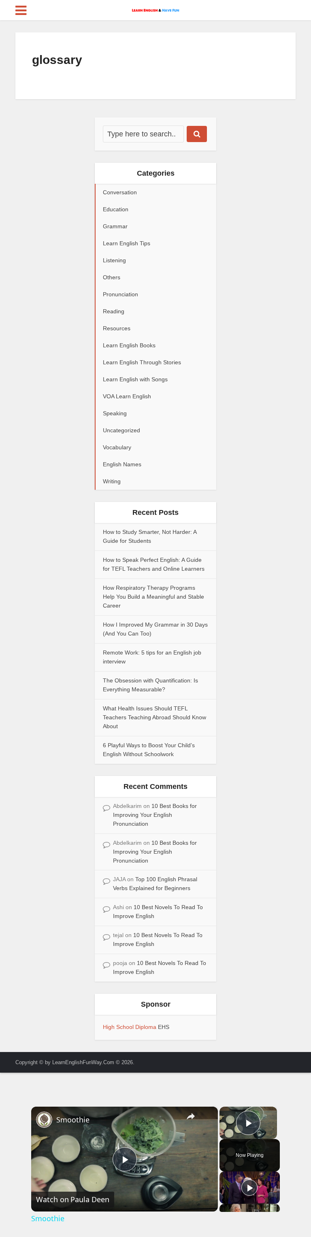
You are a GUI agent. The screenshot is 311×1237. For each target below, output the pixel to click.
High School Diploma (130, 1027)
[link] (44, 1120)
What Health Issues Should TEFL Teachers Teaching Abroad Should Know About (154, 717)
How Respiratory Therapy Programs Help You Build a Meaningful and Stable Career (153, 596)
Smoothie (72, 1119)
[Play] (249, 1188)
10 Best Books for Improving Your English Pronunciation (155, 815)
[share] (191, 1116)
